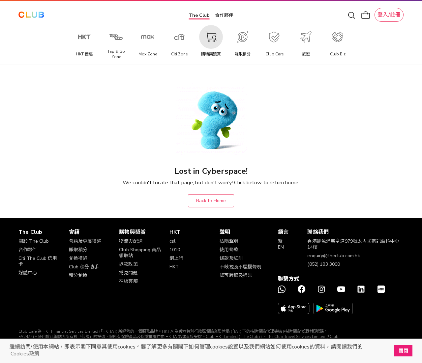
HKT (174, 267)
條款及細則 (231, 258)
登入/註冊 (389, 14)
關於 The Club (33, 241)
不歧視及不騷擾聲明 (240, 267)
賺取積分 (78, 250)
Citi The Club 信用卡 (37, 261)
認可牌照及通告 (236, 275)
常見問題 (128, 273)
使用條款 (229, 250)
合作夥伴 (224, 15)
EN (281, 247)
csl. (173, 241)
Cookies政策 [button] (25, 353)
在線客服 (128, 281)
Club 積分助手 (84, 267)
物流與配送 (130, 241)
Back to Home (211, 200)
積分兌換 (78, 275)
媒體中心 (27, 273)
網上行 (176, 258)
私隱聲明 (229, 241)
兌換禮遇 (78, 258)
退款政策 (128, 264)
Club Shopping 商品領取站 (140, 253)
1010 (174, 250)
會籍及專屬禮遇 (85, 241)
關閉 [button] (403, 351)
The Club (199, 15)
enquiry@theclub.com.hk (333, 256)
